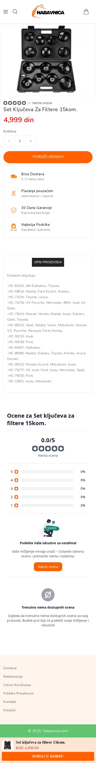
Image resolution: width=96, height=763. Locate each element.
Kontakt (9, 702)
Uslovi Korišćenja (17, 685)
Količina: (10, 131)
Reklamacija (13, 676)
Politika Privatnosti (18, 693)
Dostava (10, 668)
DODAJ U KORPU (48, 754)
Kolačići (9, 710)
